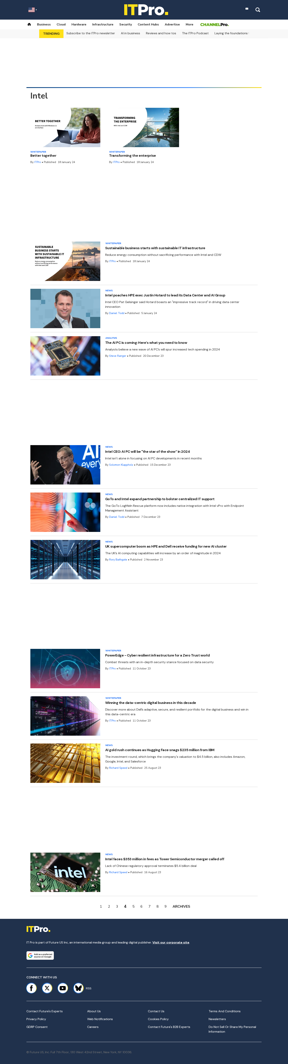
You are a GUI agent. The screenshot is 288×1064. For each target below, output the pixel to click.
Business (44, 24)
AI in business (130, 33)
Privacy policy (36, 1019)
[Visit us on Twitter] (47, 988)
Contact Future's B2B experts (169, 1027)
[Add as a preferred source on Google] (40, 955)
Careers (93, 1027)
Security (125, 24)
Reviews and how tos (161, 33)
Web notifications (100, 1019)
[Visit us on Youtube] (63, 988)
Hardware (79, 24)
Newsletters (217, 1019)
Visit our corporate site (170, 942)
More (189, 24)
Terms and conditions (225, 1011)
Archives (181, 906)
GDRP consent (37, 1027)
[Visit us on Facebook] (31, 988)
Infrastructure (102, 24)
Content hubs (148, 24)
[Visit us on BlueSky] (76, 988)
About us (94, 1011)
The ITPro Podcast (195, 33)
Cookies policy (158, 1019)
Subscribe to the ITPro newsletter (90, 33)
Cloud (61, 24)
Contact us (156, 1011)
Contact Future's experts (44, 1011)
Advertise (172, 24)
